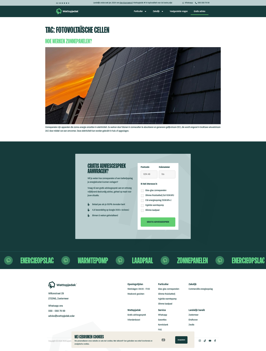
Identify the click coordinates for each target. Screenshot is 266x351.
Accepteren (181, 340)
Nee (163, 340)
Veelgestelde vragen (179, 11)
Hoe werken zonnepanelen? (68, 41)
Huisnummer (164, 167)
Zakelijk (156, 11)
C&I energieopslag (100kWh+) (158, 200)
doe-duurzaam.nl (126, 3)
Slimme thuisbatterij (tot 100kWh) (159, 195)
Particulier (138, 11)
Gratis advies (199, 11)
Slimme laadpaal (152, 210)
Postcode (145, 167)
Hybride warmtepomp (154, 205)
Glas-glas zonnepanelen (155, 190)
